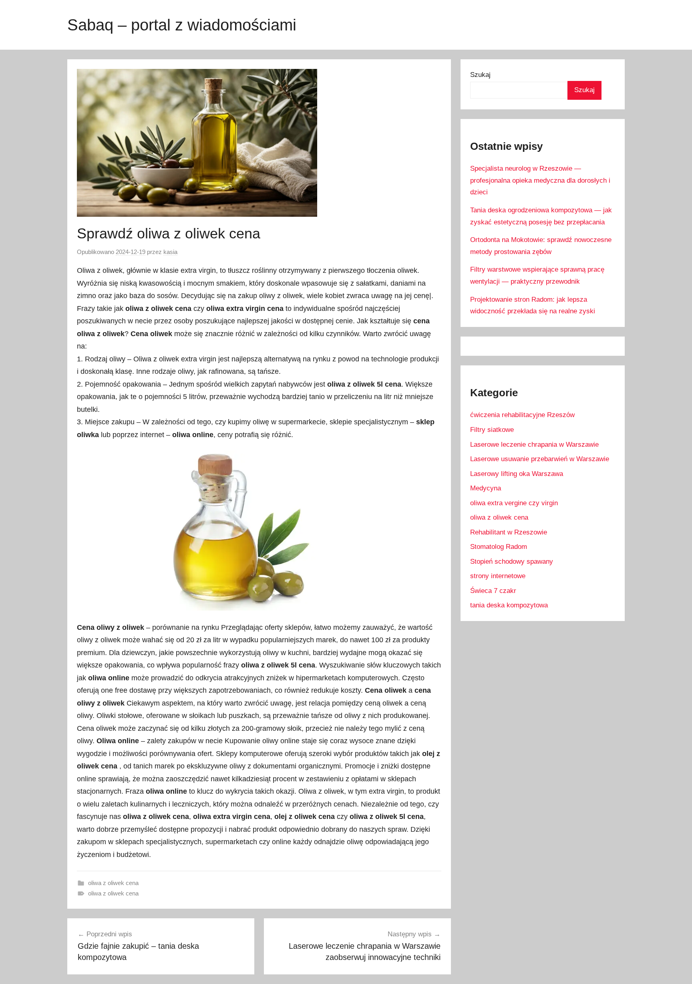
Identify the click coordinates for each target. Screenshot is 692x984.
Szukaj (480, 75)
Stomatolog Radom (498, 546)
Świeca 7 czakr (493, 591)
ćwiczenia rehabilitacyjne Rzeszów (522, 415)
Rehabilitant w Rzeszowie (508, 532)
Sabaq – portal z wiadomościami (181, 25)
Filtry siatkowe (492, 430)
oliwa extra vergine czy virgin (514, 503)
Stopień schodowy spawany (511, 561)
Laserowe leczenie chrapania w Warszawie (534, 444)
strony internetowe (497, 576)
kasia (170, 251)
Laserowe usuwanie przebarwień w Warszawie (539, 459)
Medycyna (485, 488)
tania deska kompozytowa (509, 605)
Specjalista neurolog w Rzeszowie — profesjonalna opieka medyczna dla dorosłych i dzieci (540, 180)
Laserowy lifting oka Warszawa (516, 474)
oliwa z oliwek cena (113, 882)
